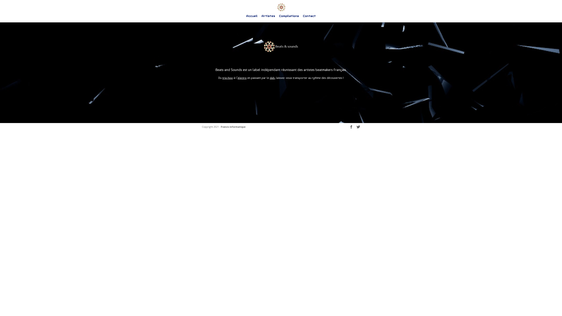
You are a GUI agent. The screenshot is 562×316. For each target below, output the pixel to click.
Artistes (268, 16)
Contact (309, 16)
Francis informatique (233, 126)
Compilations (289, 16)
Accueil (252, 16)
